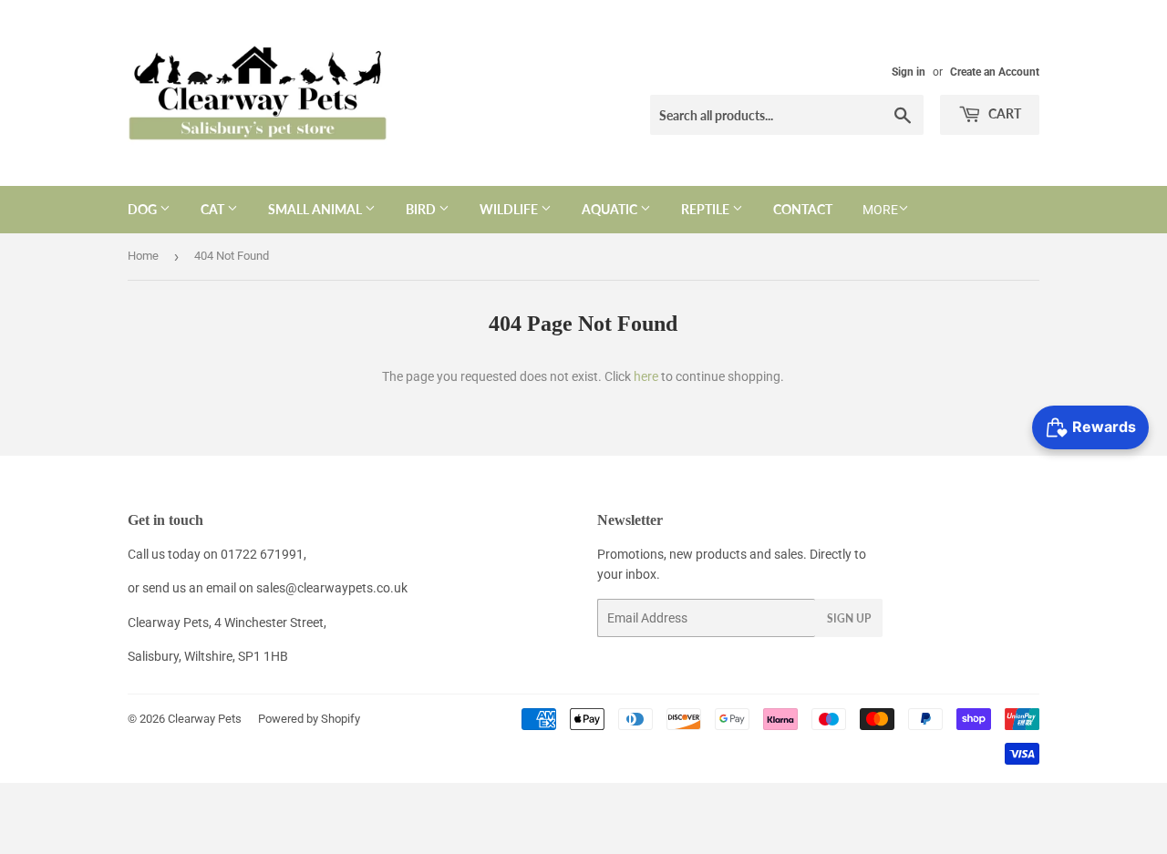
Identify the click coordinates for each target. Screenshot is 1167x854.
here (646, 376)
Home (143, 255)
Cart (1003, 113)
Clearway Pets (205, 718)
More (880, 209)
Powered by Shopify (309, 718)
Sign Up (849, 618)
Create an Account (994, 72)
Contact (802, 209)
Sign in (908, 72)
